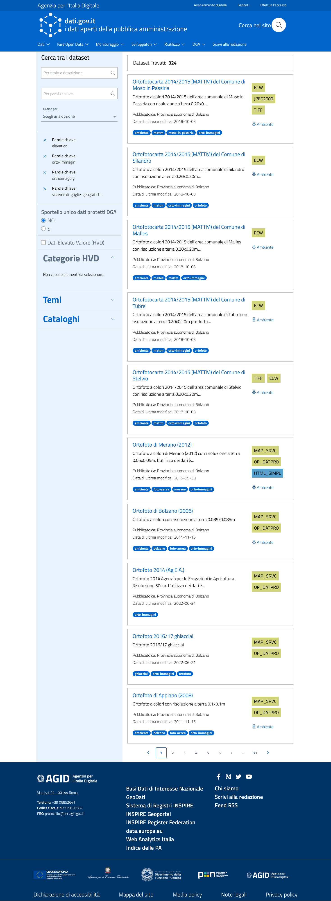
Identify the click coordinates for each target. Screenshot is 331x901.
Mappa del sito (136, 894)
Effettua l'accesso (273, 5)
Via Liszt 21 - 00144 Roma (57, 792)
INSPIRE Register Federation (160, 822)
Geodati (243, 5)
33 (255, 752)
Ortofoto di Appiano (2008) (163, 695)
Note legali (234, 894)
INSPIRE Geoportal (148, 814)
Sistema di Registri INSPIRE (159, 805)
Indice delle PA (144, 848)
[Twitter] (238, 776)
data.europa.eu (144, 831)
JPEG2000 (263, 98)
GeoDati (135, 797)
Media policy (187, 894)
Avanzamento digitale (210, 5)
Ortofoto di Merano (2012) (162, 444)
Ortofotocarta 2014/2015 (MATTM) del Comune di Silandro (189, 157)
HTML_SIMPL (267, 473)
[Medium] (228, 776)
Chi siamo (226, 788)
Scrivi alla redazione (239, 797)
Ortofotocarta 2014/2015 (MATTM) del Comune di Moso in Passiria (189, 84)
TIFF (258, 109)
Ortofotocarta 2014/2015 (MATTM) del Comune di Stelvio (189, 375)
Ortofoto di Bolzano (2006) (163, 511)
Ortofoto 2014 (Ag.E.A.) (158, 570)
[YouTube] (248, 776)
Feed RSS (226, 805)
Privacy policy (281, 894)
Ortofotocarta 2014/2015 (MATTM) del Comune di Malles (189, 230)
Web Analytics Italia (150, 839)
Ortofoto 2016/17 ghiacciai (163, 636)
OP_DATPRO (266, 461)
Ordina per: (50, 108)
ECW (258, 87)
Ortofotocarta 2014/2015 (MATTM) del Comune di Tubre (189, 302)
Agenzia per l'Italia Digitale (68, 5)
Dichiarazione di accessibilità (67, 894)
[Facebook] (218, 776)
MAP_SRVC (265, 450)
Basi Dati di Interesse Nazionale (164, 788)
